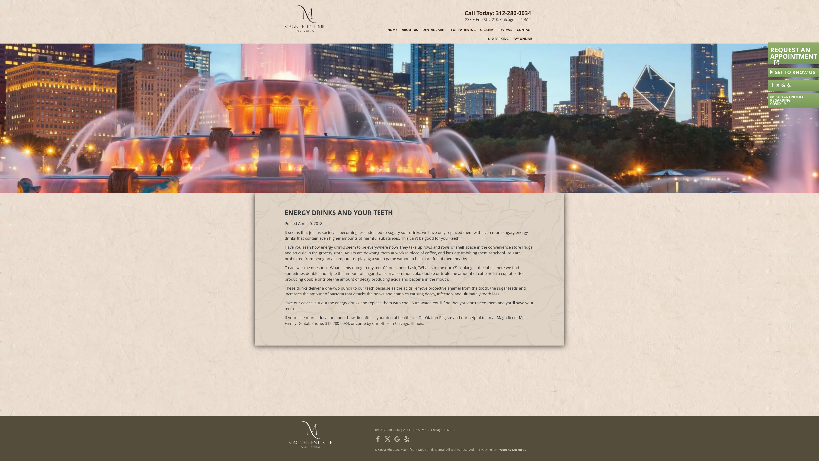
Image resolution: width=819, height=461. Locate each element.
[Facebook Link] (772, 85)
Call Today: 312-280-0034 (498, 13)
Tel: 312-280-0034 (387, 430)
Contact (524, 30)
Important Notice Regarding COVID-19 (787, 100)
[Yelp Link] (789, 85)
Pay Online (522, 38)
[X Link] (778, 85)
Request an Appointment (793, 53)
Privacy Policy (487, 449)
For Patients (462, 30)
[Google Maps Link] (783, 85)
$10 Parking (498, 38)
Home (392, 30)
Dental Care (433, 30)
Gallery (487, 30)
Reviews (505, 30)
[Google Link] (397, 439)
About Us (410, 30)
